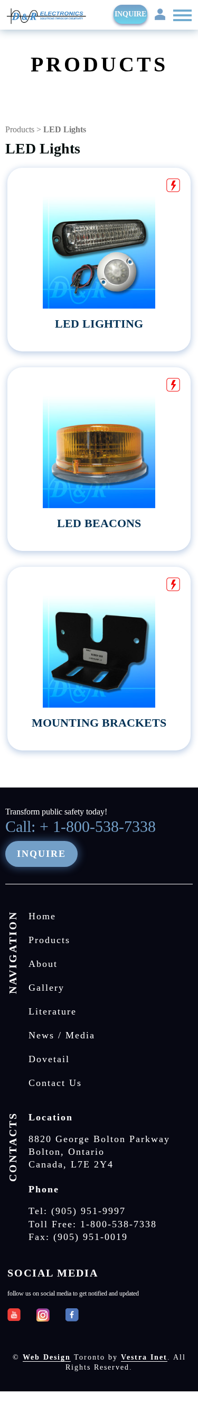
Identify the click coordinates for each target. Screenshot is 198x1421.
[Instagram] (43, 1315)
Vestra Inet (144, 1357)
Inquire (130, 14)
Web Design (47, 1357)
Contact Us (55, 1083)
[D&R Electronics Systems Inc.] (46, 17)
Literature (53, 1011)
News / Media (62, 1035)
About (43, 963)
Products (19, 129)
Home (42, 916)
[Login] (160, 13)
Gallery (46, 987)
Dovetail (49, 1059)
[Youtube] (14, 1315)
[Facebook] (72, 1315)
